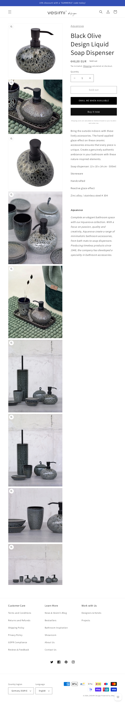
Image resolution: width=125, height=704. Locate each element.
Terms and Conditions (19, 612)
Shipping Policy (16, 627)
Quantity (75, 71)
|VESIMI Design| (95, 696)
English (42, 690)
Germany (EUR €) (19, 690)
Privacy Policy (15, 635)
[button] (9, 11)
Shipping (87, 66)
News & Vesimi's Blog (56, 612)
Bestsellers (50, 620)
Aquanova (77, 26)
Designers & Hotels (91, 612)
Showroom (50, 635)
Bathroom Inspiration (56, 627)
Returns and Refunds (19, 620)
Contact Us (50, 649)
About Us (50, 642)
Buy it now (94, 111)
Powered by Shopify (109, 696)
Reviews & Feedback (18, 649)
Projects (86, 620)
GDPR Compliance (17, 642)
